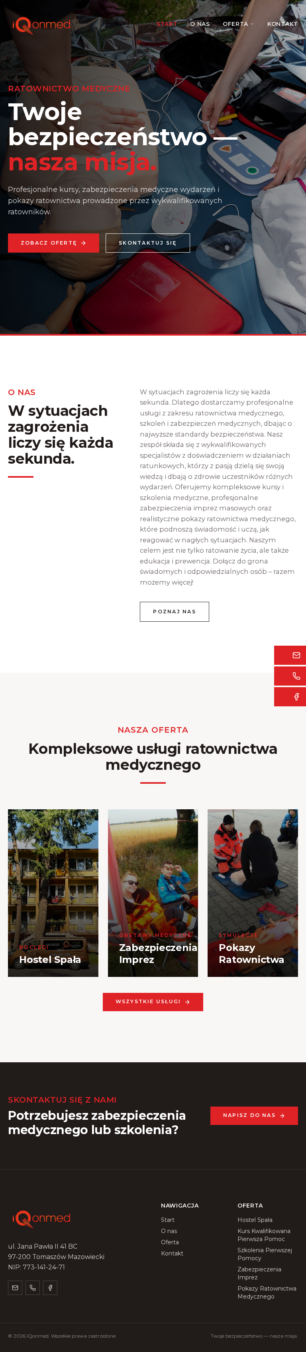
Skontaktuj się (148, 243)
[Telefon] (33, 1288)
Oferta (235, 24)
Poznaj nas (174, 612)
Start (167, 24)
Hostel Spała (255, 1220)
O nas (200, 24)
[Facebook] (50, 1288)
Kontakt (282, 24)
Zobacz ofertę (49, 243)
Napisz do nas (249, 1115)
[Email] (15, 1288)
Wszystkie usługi (148, 1001)
